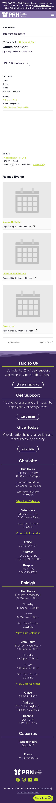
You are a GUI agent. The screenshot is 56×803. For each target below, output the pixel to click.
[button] (52, 14)
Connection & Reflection (14, 273)
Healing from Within (44, 342)
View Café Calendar (28, 683)
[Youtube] (36, 780)
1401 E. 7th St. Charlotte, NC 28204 (28, 557)
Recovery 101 (9, 326)
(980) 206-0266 (28, 758)
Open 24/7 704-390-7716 (28, 570)
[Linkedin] (30, 780)
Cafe (5, 107)
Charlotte (12, 107)
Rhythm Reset (15, 342)
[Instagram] (24, 780)
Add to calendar (17, 63)
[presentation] (27, 200)
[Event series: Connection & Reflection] (35, 277)
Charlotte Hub (23, 107)
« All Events (9, 27)
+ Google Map (39, 164)
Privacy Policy (44, 788)
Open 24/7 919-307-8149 (28, 721)
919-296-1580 (28, 696)
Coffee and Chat (10, 100)
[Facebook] (18, 780)
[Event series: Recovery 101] (36, 330)
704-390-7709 (28, 545)
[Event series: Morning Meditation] (34, 226)
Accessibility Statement (28, 792)
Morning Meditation (12, 222)
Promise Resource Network (14, 157)
